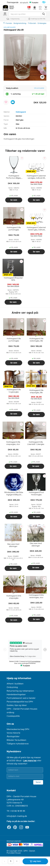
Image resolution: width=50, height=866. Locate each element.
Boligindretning (20, 23)
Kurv (45, 9)
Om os (10, 724)
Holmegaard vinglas (4, 22)
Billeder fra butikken (16, 740)
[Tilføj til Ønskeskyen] (12, 102)
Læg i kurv (37, 861)
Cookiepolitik (13, 716)
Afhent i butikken (15, 684)
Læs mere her (30, 761)
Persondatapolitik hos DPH (20, 702)
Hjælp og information (19, 678)
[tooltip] (13, 177)
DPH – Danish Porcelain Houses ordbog (22, 711)
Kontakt (11, 790)
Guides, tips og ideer (17, 705)
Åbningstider (13, 737)
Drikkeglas (42, 23)
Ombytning (12, 687)
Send (38, 782)
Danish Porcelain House (12, 7)
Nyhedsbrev (14, 751)
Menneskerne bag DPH (18, 729)
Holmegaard (21, 112)
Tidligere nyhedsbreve (18, 744)
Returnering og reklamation (20, 691)
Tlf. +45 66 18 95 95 (16, 811)
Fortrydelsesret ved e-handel (21, 698)
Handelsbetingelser (16, 695)
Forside (9, 23)
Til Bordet (32, 23)
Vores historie (13, 733)
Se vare (13, 200)
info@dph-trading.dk (17, 816)
